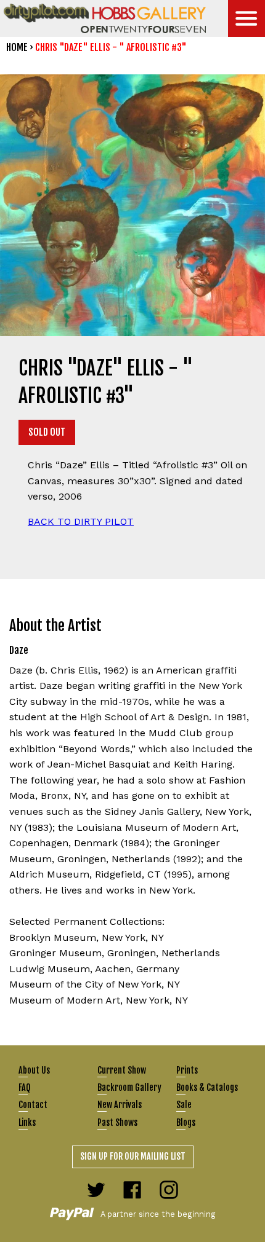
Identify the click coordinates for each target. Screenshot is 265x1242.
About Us (34, 1070)
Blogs (185, 1122)
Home (17, 47)
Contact (32, 1104)
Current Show (121, 1070)
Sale (184, 1104)
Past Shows (117, 1122)
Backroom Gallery (129, 1087)
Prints (187, 1070)
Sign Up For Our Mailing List (133, 1156)
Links (27, 1122)
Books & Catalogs (207, 1087)
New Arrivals (119, 1104)
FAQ (24, 1087)
